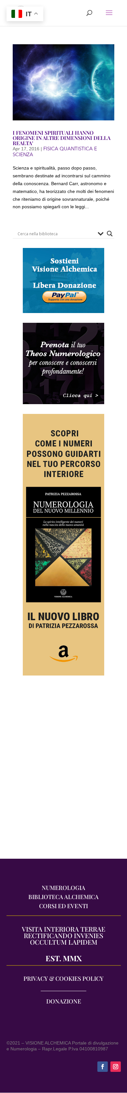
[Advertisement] (63, 770)
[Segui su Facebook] (102, 1066)
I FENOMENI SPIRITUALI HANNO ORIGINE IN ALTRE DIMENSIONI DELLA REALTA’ (61, 137)
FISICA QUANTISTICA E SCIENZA (55, 151)
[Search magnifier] (109, 233)
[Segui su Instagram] (115, 1066)
